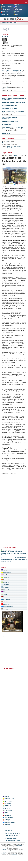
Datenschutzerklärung (11, 833)
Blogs (15, 22)
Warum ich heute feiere (8, 143)
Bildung (5, 570)
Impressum (8, 831)
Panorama (17, 155)
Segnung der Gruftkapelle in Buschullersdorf (9, 118)
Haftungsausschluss (11, 836)
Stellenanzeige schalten (6, 22)
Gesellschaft (6, 582)
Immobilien (6, 587)
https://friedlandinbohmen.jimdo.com (12, 70)
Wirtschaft (5, 609)
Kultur (4, 592)
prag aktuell (19, 845)
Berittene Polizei (6, 124)
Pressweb (14, 854)
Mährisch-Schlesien (6, 9)
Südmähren (17, 13)
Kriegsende (18, 146)
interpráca (4, 850)
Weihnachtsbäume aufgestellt (10, 121)
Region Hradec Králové (7, 8)
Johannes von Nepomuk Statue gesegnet (13, 102)
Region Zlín (17, 14)
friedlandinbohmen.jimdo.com (9, 88)
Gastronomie (6, 580)
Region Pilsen (5, 11)
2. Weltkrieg (12, 146)
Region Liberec (18, 6)
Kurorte (5, 594)
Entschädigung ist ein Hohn (9, 108)
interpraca (5, 852)
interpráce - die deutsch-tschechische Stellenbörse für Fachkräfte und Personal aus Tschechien (13, 553)
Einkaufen (5, 575)
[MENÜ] (26, 2)
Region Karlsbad (18, 9)
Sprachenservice (7, 599)
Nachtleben (6, 597)
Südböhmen (18, 11)
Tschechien (4, 148)
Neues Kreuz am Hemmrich (9, 105)
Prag (3, 4)
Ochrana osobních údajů (12, 840)
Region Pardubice (19, 8)
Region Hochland (5, 13)
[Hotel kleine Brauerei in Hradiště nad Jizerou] (12, 631)
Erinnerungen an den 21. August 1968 (12, 127)
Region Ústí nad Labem (7, 6)
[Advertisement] (14, 500)
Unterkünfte (6, 604)
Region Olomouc (5, 14)
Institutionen (6, 589)
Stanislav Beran (6, 37)
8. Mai (7, 146)
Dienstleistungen (7, 572)
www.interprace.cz (15, 550)
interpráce (4, 849)
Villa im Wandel (6, 133)
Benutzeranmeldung (11, 838)
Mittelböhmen (18, 4)
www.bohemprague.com (20, 557)
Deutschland (10, 148)
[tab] (14, 570)
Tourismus (5, 602)
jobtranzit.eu (4, 853)
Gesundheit (6, 584)
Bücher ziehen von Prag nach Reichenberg (13, 111)
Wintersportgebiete (8, 606)
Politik (6, 141)
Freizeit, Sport (6, 577)
